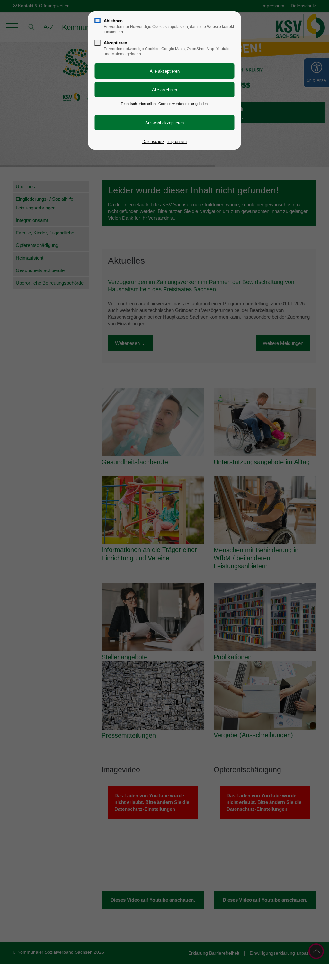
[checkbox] (98, 20)
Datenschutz (153, 141)
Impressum (177, 141)
